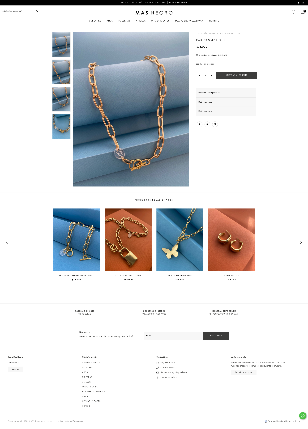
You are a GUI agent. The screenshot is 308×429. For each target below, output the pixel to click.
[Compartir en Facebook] (200, 126)
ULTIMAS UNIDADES (91, 401)
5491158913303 (167, 363)
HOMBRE (214, 21)
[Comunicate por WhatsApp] (302, 415)
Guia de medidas (206, 64)
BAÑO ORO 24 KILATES (212, 33)
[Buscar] (37, 11)
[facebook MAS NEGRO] (299, 2)
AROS (110, 21)
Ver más (15, 369)
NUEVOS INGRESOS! (91, 363)
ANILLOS (141, 21)
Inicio (198, 33)
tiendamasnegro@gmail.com (173, 372)
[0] (302, 13)
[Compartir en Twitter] (208, 126)
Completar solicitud (243, 372)
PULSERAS (124, 21)
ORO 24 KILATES (160, 21)
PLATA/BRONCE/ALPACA (189, 21)
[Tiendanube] (74, 421)
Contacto (86, 396)
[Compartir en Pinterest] (215, 126)
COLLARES (95, 21)
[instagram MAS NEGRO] (303, 2)
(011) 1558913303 (168, 367)
